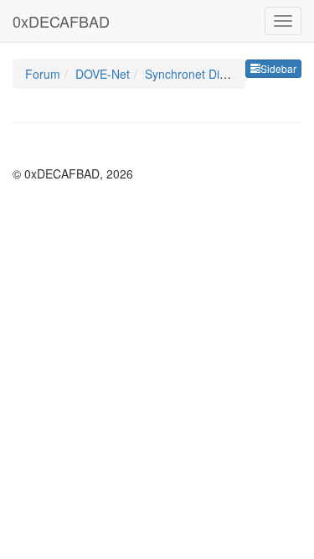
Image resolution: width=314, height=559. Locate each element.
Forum (42, 73)
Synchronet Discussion (205, 73)
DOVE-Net (102, 73)
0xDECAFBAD (61, 21)
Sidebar (278, 68)
